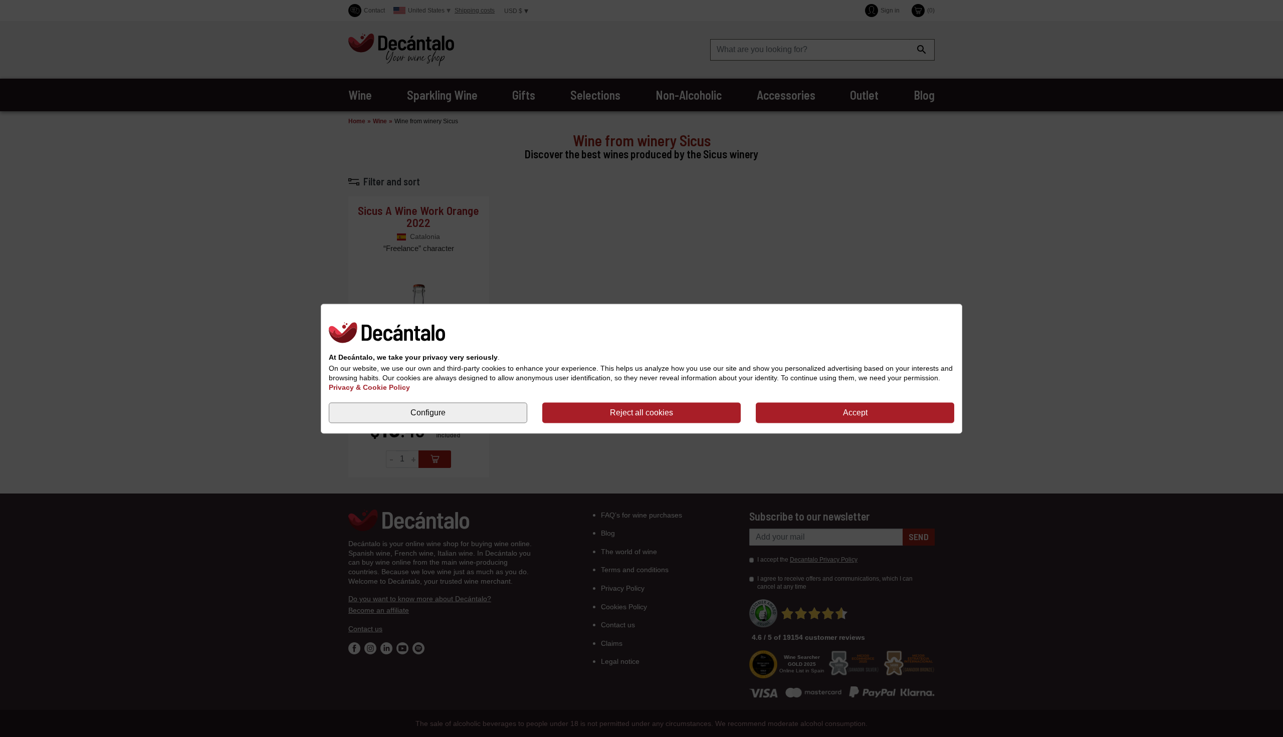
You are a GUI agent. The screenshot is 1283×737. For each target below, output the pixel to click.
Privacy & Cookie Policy (369, 388)
